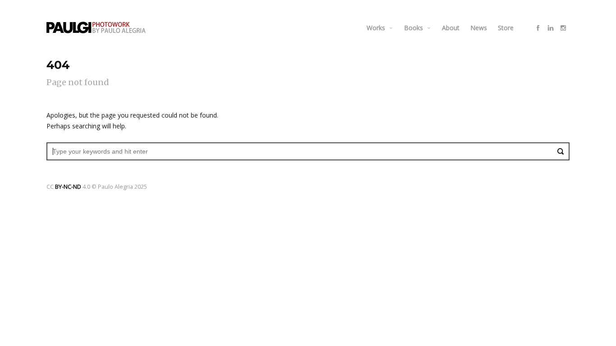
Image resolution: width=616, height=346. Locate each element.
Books (413, 27)
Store (506, 27)
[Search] (560, 151)
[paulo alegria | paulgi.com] (96, 27)
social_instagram (563, 28)
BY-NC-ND (68, 187)
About (451, 27)
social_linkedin (550, 28)
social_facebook (538, 28)
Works (376, 27)
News (478, 27)
